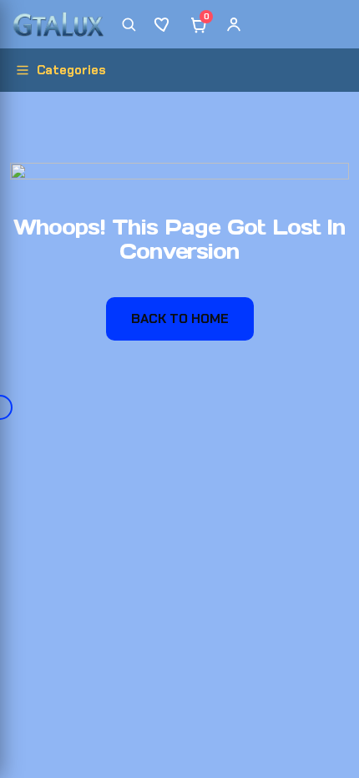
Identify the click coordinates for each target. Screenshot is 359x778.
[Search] (128, 24)
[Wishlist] (164, 24)
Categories (71, 70)
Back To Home (180, 318)
